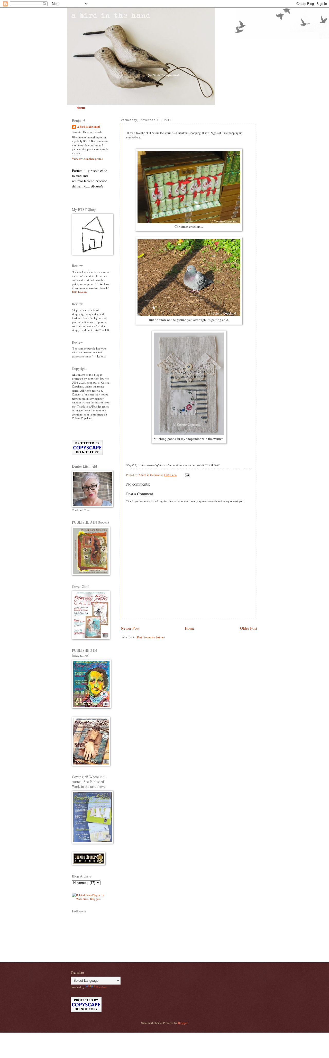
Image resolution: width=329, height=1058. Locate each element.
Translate (101, 987)
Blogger (182, 1023)
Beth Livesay (79, 292)
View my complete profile (87, 158)
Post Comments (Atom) (151, 637)
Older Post (248, 628)
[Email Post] (186, 475)
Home (81, 108)
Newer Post (130, 628)
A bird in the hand (88, 127)
